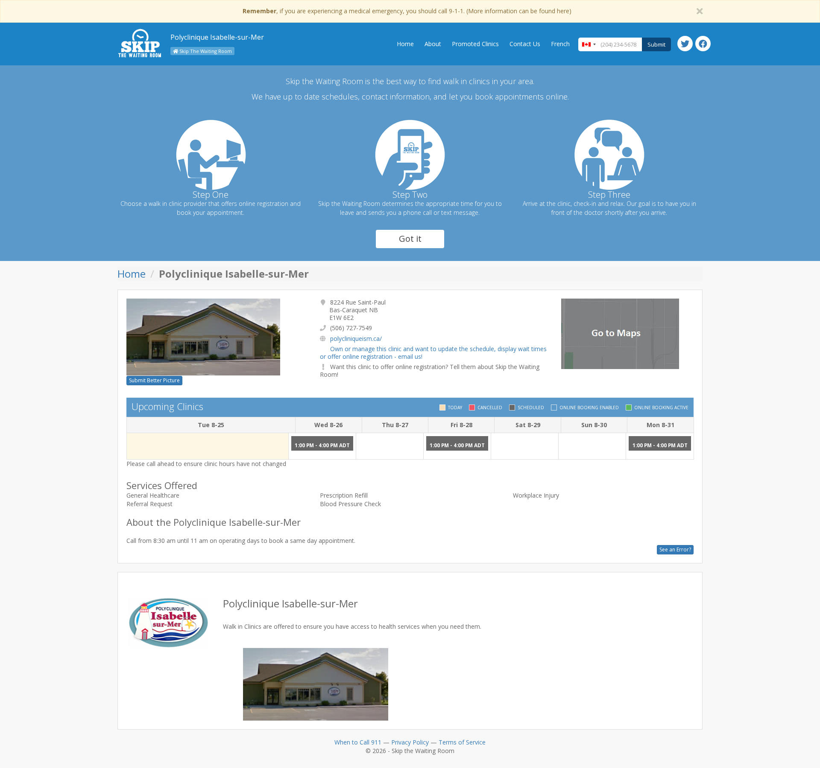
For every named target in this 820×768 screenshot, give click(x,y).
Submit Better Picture (154, 380)
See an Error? (675, 549)
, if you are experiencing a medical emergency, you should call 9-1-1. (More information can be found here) (407, 11)
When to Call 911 (357, 742)
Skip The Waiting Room (205, 51)
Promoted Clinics (475, 44)
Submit (656, 44)
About (433, 44)
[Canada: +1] (588, 44)
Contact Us (525, 44)
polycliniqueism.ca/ (356, 338)
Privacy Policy (410, 742)
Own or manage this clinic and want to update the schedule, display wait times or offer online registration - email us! (433, 353)
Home (405, 44)
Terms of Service (462, 742)
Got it (410, 238)
